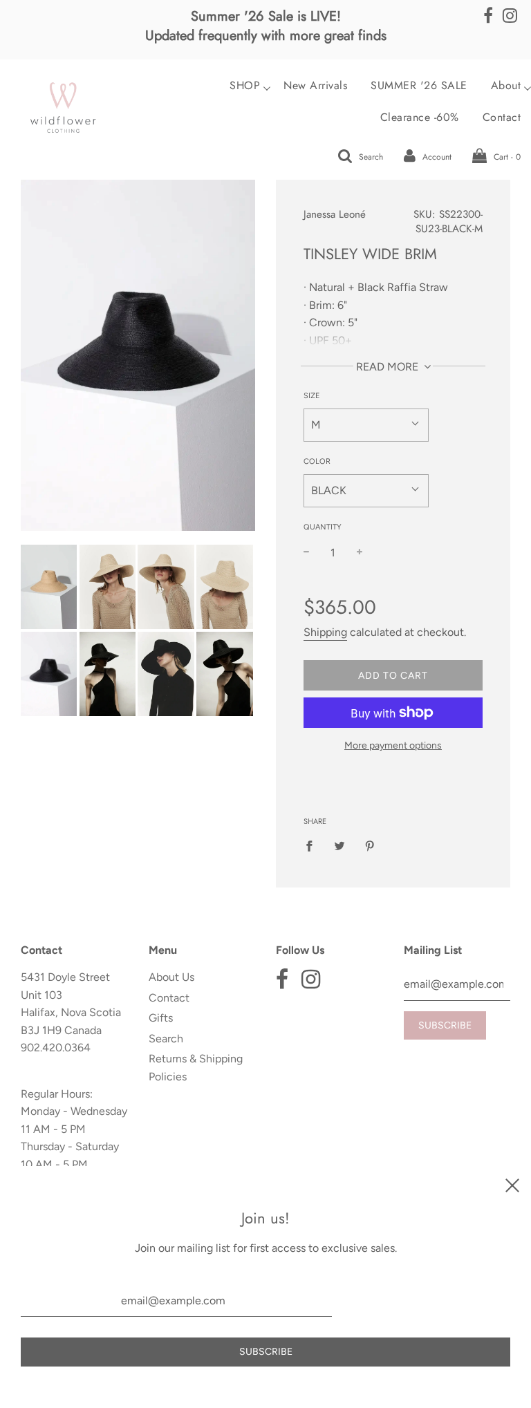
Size (312, 395)
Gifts (161, 1017)
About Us (171, 977)
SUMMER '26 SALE (419, 85)
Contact (169, 997)
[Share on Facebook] (313, 845)
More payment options (393, 745)
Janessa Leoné (335, 214)
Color (317, 461)
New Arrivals (315, 85)
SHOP (245, 85)
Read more (388, 366)
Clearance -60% (419, 117)
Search (166, 1038)
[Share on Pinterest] (370, 845)
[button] (366, 425)
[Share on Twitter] (339, 845)
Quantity (323, 527)
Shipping (325, 632)
